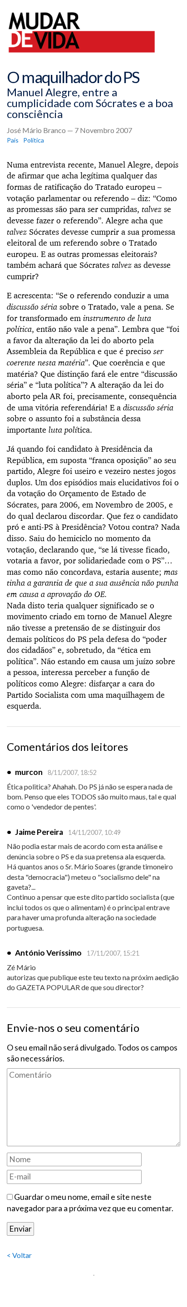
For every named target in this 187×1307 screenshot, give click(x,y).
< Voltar (19, 1255)
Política (33, 140)
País (13, 140)
